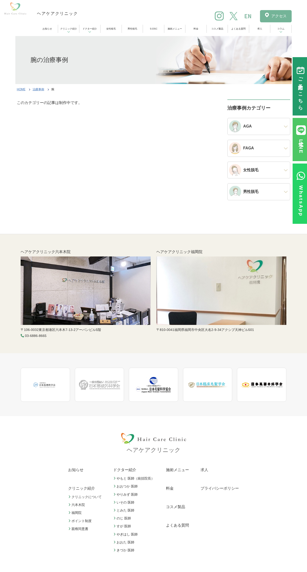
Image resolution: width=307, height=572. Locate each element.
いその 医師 (125, 502)
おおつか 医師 (127, 486)
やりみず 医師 (127, 494)
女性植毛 (111, 28)
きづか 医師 (125, 550)
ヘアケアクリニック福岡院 (179, 252)
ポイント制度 (81, 521)
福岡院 (76, 513)
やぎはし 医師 (127, 534)
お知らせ (47, 28)
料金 (196, 28)
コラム (280, 28)
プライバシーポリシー (220, 488)
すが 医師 (124, 526)
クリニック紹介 (68, 28)
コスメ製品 (217, 28)
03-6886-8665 (36, 336)
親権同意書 (79, 529)
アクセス (279, 16)
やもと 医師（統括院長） (135, 478)
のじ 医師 (124, 518)
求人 (259, 28)
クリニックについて (86, 497)
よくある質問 (238, 28)
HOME (21, 89)
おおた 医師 (125, 542)
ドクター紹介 (90, 28)
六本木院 (78, 505)
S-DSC (153, 28)
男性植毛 (132, 28)
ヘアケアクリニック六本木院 (46, 252)
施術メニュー (175, 28)
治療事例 (38, 89)
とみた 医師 (125, 510)
